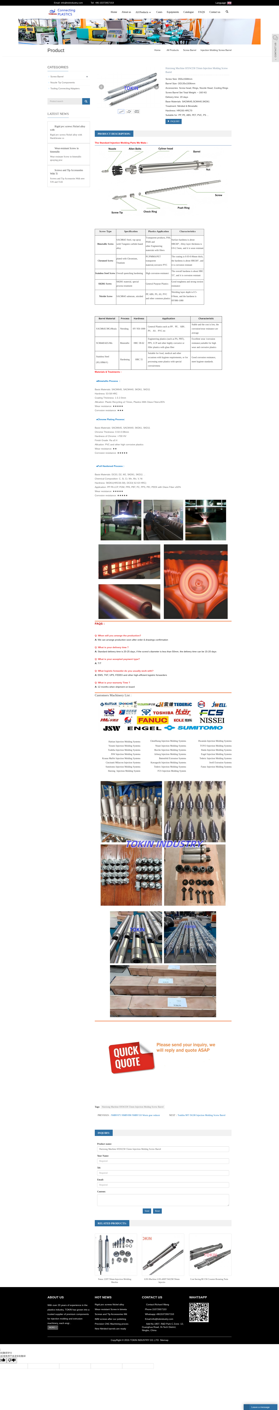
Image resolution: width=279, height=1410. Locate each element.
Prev (101, 87)
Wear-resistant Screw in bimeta (111, 1309)
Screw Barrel (189, 50)
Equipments (173, 12)
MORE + (53, 1327)
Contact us (214, 12)
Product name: (104, 1144)
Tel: (99, 1168)
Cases (159, 12)
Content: (101, 1191)
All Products (141, 12)
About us (126, 12)
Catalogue (188, 12)
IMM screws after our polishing (110, 1319)
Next (156, 87)
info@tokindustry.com (162, 1319)
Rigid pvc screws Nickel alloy (109, 1304)
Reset (157, 1211)
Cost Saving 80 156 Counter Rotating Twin (209, 1279)
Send (147, 1211)
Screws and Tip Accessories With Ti (66, 172)
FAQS (201, 12)
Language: (221, 2)
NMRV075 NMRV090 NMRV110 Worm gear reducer (135, 1115)
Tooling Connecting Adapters (65, 88)
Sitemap (164, 1340)
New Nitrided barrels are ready (110, 1328)
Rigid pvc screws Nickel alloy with (67, 128)
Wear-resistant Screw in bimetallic (64, 150)
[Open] (275, 48)
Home (114, 12)
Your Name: (103, 1156)
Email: (100, 1179)
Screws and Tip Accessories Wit (111, 1314)
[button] (150, 12)
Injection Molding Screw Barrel (216, 50)
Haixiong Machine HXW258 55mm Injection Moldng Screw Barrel (133, 1107)
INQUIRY (175, 121)
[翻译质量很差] (12, 1360)
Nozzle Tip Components (62, 82)
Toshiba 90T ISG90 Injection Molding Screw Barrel (201, 1115)
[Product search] (86, 101)
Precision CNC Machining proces (111, 1324)
